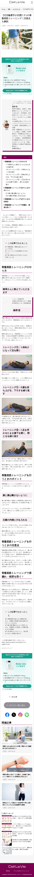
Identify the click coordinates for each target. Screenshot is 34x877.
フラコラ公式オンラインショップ (21, 871)
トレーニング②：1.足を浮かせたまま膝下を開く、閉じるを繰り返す (18, 182)
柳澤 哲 (10, 167)
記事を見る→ (16, 148)
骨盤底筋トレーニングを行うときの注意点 (17, 200)
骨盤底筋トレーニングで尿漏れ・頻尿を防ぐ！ (17, 206)
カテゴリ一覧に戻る (17, 705)
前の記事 (14, 697)
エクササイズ (16, 9)
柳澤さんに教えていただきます (18, 164)
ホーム (3, 9)
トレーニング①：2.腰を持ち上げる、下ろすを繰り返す (18, 175)
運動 (9, 9)
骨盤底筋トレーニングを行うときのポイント (17, 189)
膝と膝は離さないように (16, 193)
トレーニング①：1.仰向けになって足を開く (18, 170)
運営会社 (8, 871)
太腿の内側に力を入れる (16, 195)
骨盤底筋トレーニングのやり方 (15, 161)
